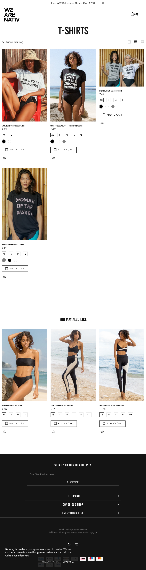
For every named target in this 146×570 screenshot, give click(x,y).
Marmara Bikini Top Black (12, 405)
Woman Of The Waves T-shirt (13, 244)
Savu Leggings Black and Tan (62, 405)
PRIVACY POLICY (50, 562)
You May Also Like (73, 319)
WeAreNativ (12, 14)
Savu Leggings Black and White (111, 405)
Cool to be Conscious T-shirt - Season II (66, 125)
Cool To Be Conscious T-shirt (13, 125)
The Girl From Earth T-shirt (110, 90)
